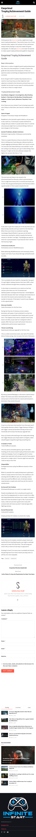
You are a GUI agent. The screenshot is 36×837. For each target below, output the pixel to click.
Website (3, 656)
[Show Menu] (2, 2)
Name (3, 641)
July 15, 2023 (21, 16)
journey (19, 48)
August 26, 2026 (7, 762)
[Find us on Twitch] (4, 832)
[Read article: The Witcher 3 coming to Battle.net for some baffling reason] (4, 775)
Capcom (7, 558)
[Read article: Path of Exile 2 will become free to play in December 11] (4, 783)
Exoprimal (14, 40)
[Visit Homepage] (17, 2)
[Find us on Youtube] (7, 832)
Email (3, 648)
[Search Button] (34, 2)
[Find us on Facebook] (1, 832)
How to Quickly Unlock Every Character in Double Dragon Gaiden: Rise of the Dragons (21, 727)
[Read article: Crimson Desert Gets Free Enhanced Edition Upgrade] (4, 768)
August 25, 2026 (14, 778)
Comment (4, 619)
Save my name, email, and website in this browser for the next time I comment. (18, 665)
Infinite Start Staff (11, 16)
